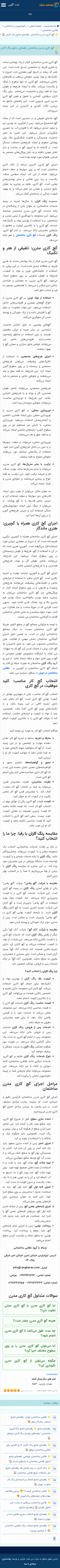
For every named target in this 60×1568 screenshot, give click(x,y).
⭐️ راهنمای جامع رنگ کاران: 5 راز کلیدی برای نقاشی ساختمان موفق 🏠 (28, 1447)
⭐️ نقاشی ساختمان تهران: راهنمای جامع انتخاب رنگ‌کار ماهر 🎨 (30, 1419)
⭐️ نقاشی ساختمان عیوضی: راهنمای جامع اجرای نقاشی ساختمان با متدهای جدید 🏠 (29, 1459)
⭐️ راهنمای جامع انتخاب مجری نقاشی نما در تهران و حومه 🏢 (28, 1516)
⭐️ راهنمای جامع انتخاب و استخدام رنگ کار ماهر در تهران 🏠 (28, 1482)
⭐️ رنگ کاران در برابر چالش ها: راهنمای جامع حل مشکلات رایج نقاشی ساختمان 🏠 (28, 1470)
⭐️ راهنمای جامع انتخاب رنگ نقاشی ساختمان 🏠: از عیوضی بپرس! (27, 1528)
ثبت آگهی (13, 5)
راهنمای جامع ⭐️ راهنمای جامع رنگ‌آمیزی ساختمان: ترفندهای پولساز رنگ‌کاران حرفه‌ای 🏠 (28, 1433)
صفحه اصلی (36, 26)
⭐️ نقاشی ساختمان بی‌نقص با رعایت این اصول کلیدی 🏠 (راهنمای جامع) (30, 1505)
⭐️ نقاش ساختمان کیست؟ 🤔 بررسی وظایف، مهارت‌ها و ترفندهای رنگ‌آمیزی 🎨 (27, 1493)
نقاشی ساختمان (50, 30)
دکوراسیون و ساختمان (15, 26)
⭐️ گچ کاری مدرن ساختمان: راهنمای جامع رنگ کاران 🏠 (29, 35)
